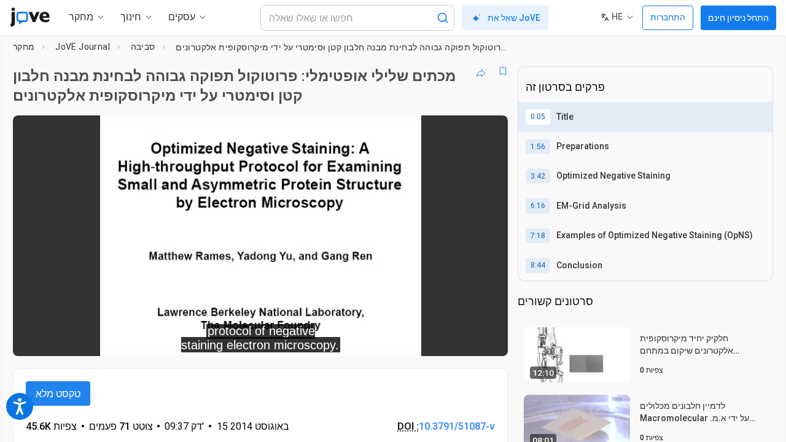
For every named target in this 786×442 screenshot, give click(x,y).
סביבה (143, 47)
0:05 (538, 116)
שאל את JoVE (514, 18)
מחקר (24, 47)
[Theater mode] (488, 338)
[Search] (443, 18)
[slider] (193, 338)
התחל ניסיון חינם (738, 18)
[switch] (364, 338)
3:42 (538, 176)
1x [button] (435, 338)
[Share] (481, 71)
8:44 (538, 265)
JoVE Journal (82, 47)
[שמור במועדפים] (503, 71)
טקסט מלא (58, 394)
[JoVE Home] (30, 17)
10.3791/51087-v (457, 426)
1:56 (538, 146)
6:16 (538, 205)
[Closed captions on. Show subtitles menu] (460, 338)
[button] (488, 132)
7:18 (538, 235)
